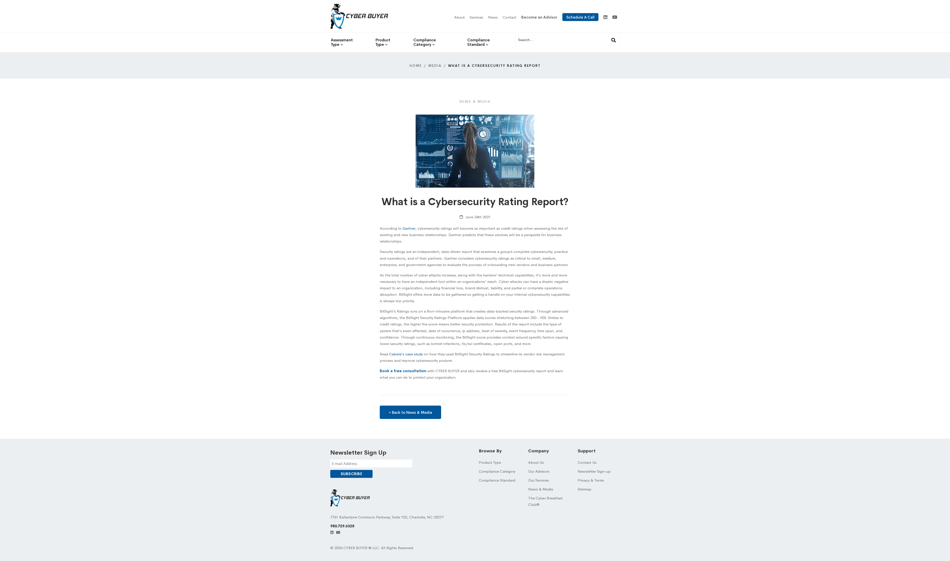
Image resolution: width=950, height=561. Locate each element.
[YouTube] (615, 17)
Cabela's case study (406, 354)
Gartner (409, 228)
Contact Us (587, 462)
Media (435, 65)
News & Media (540, 489)
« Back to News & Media (410, 412)
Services (476, 17)
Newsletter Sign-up (594, 471)
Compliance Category (497, 471)
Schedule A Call (580, 17)
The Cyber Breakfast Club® (545, 501)
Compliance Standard (497, 480)
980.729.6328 (342, 526)
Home (415, 65)
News (493, 17)
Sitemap (584, 489)
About (459, 17)
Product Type (490, 462)
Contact (509, 17)
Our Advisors (538, 471)
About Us (536, 462)
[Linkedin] (605, 17)
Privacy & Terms (591, 480)
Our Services (538, 480)
